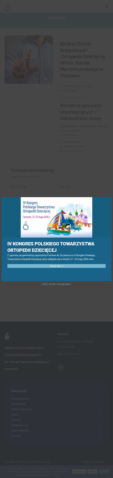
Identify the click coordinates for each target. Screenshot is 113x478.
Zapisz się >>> (56, 266)
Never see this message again (56, 284)
